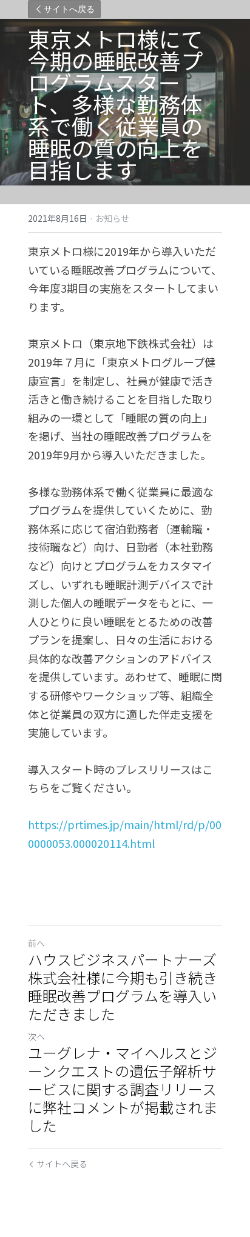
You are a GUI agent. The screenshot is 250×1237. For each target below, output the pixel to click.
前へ (36, 943)
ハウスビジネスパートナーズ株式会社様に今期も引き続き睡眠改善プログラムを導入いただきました (122, 986)
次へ (36, 1036)
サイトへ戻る (69, 9)
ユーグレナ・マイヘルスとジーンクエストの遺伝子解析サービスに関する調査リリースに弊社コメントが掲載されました (122, 1089)
